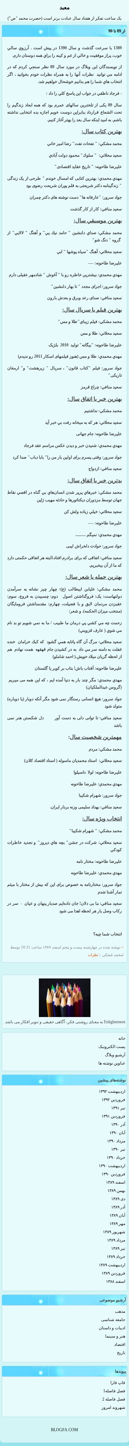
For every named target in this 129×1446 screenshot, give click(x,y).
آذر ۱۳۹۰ (118, 1124)
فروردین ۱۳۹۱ (113, 1116)
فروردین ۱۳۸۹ (113, 1273)
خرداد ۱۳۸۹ (116, 1256)
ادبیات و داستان (112, 1328)
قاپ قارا (117, 1382)
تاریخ (121, 1352)
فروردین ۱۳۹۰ (113, 1174)
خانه (121, 1038)
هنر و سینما (115, 1336)
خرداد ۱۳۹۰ (116, 1157)
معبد (65, 7)
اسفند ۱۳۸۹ (115, 1182)
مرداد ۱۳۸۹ (116, 1240)
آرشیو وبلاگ (115, 1054)
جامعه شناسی (113, 1319)
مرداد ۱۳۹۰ (116, 1141)
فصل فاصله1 (114, 1391)
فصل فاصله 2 (113, 1399)
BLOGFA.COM (64, 1429)
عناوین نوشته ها (111, 1063)
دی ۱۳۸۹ (118, 1198)
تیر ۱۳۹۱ (118, 1108)
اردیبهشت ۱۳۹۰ (112, 1165)
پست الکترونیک (111, 1046)
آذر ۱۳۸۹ (118, 1207)
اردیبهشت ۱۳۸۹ (112, 1264)
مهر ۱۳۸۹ (117, 1223)
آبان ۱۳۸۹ (117, 1215)
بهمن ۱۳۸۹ (116, 1190)
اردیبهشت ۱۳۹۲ (112, 1091)
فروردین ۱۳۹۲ (113, 1099)
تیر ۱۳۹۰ (118, 1149)
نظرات (93, 955)
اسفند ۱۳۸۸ (115, 1281)
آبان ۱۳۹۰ (117, 1132)
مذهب (120, 1311)
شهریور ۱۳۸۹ (114, 1231)
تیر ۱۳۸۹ (118, 1248)
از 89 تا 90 (116, 31)
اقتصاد (119, 1344)
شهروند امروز (113, 1407)
